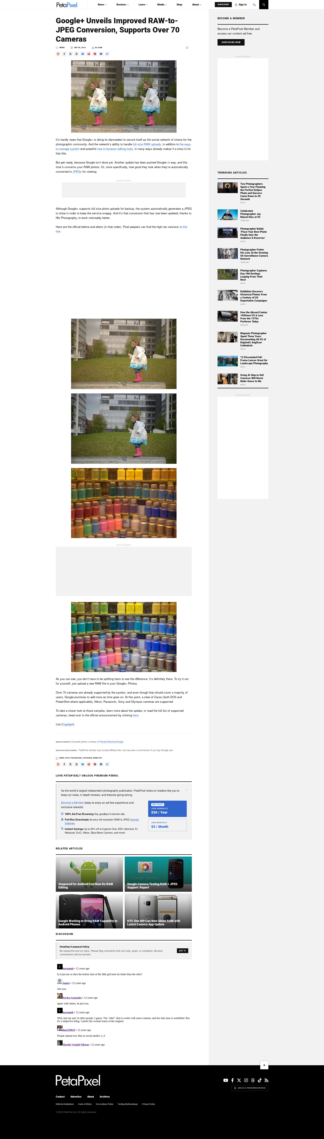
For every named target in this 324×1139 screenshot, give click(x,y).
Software (87, 758)
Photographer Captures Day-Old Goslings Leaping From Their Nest (253, 275)
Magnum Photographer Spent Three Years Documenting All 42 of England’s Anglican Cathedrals (253, 339)
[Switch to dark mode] (254, 4)
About (195, 4)
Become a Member (72, 803)
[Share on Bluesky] (82, 53)
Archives (105, 1096)
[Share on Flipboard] (88, 53)
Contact (60, 1096)
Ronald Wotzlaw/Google (111, 741)
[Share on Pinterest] (95, 53)
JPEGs (77, 171)
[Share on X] (70, 53)
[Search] (263, 4)
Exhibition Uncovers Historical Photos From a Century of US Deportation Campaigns (253, 296)
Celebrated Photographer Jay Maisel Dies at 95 (250, 214)
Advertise (75, 1096)
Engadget (67, 724)
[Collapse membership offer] (186, 790)
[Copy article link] (107, 53)
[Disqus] (124, 1005)
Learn (142, 4)
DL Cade (98, 47)
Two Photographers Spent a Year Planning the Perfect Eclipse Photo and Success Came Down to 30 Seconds (252, 191)
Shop (179, 4)
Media (160, 4)
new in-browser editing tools (115, 148)
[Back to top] (264, 1065)
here (135, 715)
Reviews (121, 4)
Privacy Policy (148, 1104)
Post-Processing (73, 758)
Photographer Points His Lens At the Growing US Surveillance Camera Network (254, 254)
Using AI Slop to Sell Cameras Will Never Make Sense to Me (252, 378)
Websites (97, 758)
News (101, 4)
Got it (182, 951)
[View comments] (189, 48)
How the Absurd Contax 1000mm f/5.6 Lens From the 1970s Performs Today (253, 317)
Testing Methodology (128, 1104)
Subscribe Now (231, 42)
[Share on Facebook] (64, 53)
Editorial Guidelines (65, 1104)
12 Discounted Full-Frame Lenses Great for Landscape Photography (254, 360)
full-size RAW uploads (147, 144)
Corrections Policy (104, 1104)
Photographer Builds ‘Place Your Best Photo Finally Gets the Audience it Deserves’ (253, 233)
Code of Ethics (85, 1104)
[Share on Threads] (76, 53)
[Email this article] (101, 53)
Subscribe (223, 4)
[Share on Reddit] (58, 53)
